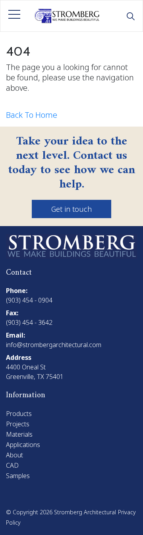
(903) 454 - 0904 (29, 300)
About (14, 455)
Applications (23, 444)
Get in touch (71, 209)
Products (19, 413)
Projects (17, 424)
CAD (12, 465)
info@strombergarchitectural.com (53, 344)
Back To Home (31, 114)
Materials (19, 434)
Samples (18, 475)
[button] (14, 14)
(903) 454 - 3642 (29, 322)
